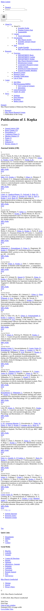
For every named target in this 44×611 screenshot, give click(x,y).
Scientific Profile (23, 28)
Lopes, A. (4, 194)
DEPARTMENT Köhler (26, 59)
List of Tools (18, 78)
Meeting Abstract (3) (12, 136)
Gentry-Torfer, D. (35, 348)
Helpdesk (8, 566)
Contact (16, 34)
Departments (9, 537)
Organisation (18, 38)
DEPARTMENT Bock (26, 55)
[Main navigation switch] (4, 16)
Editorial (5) (9, 142)
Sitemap (8, 583)
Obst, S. (30, 196)
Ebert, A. (16, 350)
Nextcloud (8, 570)
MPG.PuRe (5, 169)
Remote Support (10, 572)
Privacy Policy (10, 587)
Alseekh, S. (11, 458)
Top (2, 528)
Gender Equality (23, 47)
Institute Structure (11, 514)
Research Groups (19, 72)
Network (21, 43)
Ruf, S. (36, 196)
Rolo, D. (35, 194)
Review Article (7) (11, 144)
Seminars (17, 95)
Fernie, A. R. (29, 160)
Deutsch (8, 7)
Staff (15, 45)
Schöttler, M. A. (26, 425)
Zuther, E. (11, 317)
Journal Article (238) (12, 128)
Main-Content (5, 2)
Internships (21, 88)
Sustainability (22, 32)
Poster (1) (8, 138)
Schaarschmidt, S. (34, 316)
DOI (2, 171)
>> (9, 510)
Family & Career (19, 92)
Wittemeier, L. (5, 248)
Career (7, 80)
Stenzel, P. (21, 277)
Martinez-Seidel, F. (7, 348)
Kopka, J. (6, 160)
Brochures (17, 99)
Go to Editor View (7, 609)
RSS (6, 574)
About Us (8, 24)
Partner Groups (23, 67)
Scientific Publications (21, 76)
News (7, 94)
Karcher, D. (23, 196)
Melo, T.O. (4, 177)
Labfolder (8, 568)
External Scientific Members (27, 70)
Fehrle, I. (20, 477)
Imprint (7, 585)
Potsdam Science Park (25, 30)
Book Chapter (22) (11, 130)
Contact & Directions (12, 558)
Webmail (8, 562)
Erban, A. (29, 177)
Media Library (18, 101)
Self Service (9, 576)
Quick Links (5, 533)
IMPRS (7, 539)
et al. (12, 160)
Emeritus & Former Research (28, 68)
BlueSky (8, 551)
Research (8, 51)
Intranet (7, 560)
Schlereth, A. (5, 298)
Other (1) (8, 140)
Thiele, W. (37, 423)
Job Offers (17, 82)
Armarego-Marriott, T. (13, 423)
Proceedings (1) (10, 132)
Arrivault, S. (27, 194)
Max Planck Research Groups (28, 61)
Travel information (24, 36)
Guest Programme (20, 90)
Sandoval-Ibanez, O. (15, 194)
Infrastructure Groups (25, 63)
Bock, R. (15, 198)
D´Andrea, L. (21, 458)
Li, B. (3, 423)
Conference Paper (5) (12, 134)
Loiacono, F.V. (6, 196)
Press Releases (18, 97)
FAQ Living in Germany (26, 86)
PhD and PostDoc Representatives (29, 49)
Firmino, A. (31, 350)
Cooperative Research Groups (28, 65)
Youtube (8, 555)
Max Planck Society (25, 40)
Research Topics (19, 74)
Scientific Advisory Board (26, 42)
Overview (17, 53)
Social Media (5, 547)
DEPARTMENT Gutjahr (26, 57)
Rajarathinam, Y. (16, 248)
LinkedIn (8, 553)
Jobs (6, 541)
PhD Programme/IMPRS (22, 84)
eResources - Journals (12, 564)
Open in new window (8, 605)
